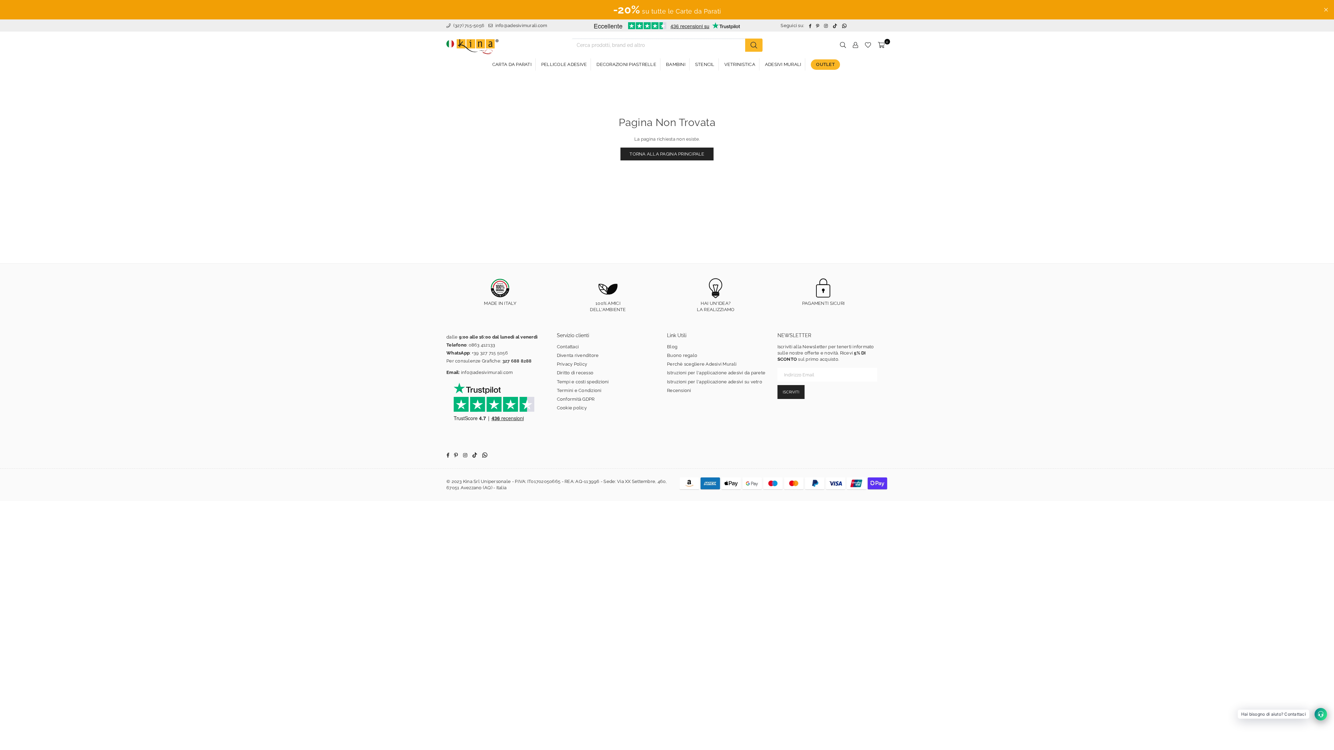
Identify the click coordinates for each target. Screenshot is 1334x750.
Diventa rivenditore (578, 355)
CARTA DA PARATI (512, 64)
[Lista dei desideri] (868, 45)
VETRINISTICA (739, 64)
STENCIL (705, 64)
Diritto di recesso (575, 372)
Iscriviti (791, 392)
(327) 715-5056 (468, 25)
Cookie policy (572, 407)
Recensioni (679, 390)
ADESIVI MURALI (783, 64)
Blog (672, 346)
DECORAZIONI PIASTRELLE (626, 64)
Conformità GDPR (576, 399)
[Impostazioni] (855, 45)
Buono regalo (682, 355)
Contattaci (568, 346)
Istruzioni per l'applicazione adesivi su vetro (714, 381)
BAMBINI (675, 64)
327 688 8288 (517, 361)
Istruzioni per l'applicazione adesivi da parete (716, 372)
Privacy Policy (572, 364)
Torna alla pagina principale (666, 154)
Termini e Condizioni (579, 390)
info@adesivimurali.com (521, 25)
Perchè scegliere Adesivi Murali (701, 364)
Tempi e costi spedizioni (583, 381)
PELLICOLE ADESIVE (564, 64)
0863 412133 (482, 345)
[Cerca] (754, 45)
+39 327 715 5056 (490, 353)
